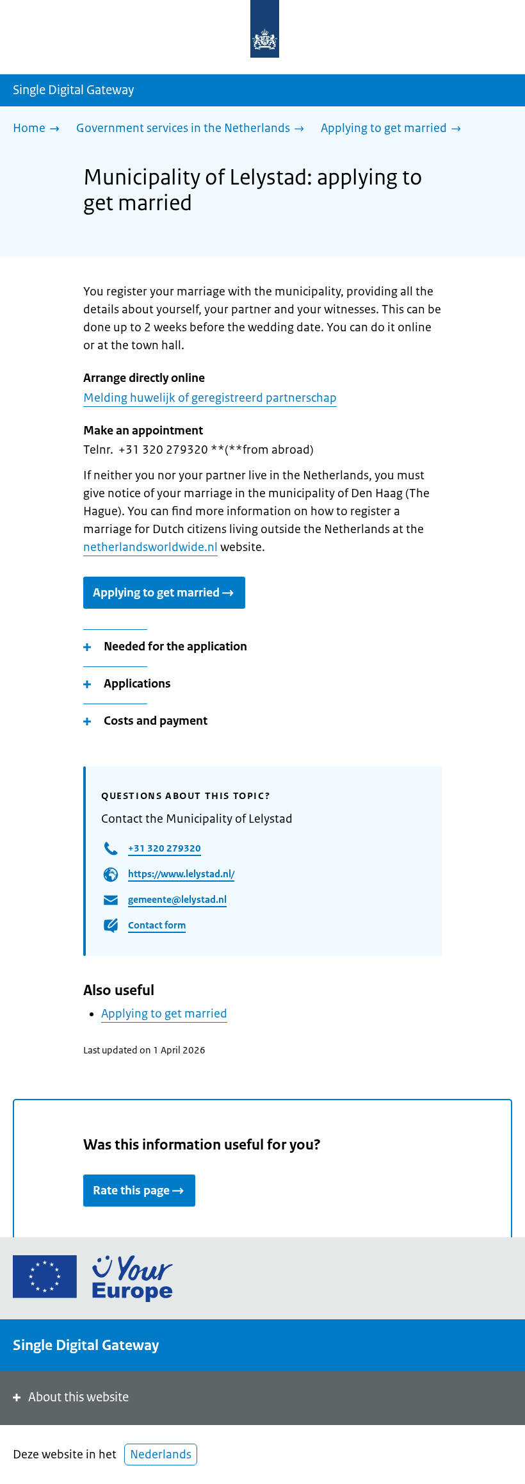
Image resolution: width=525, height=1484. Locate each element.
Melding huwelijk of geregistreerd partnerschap (210, 398)
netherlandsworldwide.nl (150, 547)
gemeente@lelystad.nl (177, 899)
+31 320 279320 (164, 848)
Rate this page (131, 1190)
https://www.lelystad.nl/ (181, 874)
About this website (78, 1397)
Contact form (157, 925)
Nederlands (160, 1454)
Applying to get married (156, 592)
